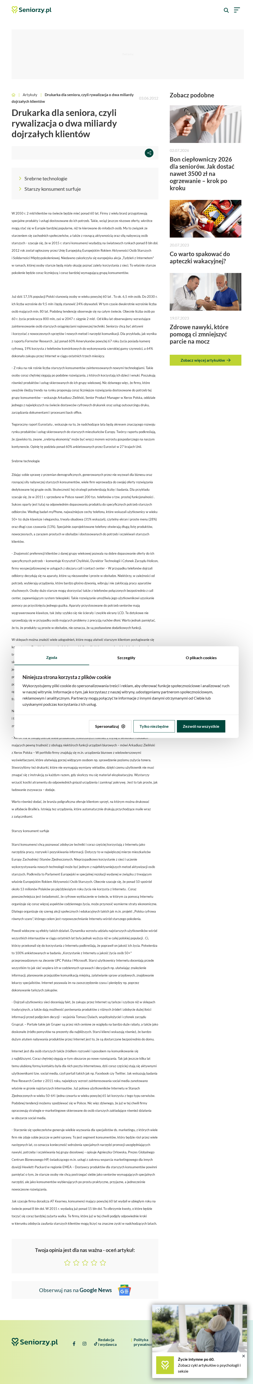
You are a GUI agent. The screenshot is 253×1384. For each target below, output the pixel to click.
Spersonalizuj (107, 726)
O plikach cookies (201, 657)
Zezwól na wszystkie (201, 726)
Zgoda (51, 657)
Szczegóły (126, 657)
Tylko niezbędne (154, 726)
